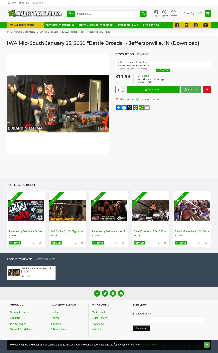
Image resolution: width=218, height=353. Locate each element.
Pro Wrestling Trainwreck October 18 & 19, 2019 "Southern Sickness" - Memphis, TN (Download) (26, 231)
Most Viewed (45, 259)
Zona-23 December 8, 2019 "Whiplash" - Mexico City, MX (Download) (192, 231)
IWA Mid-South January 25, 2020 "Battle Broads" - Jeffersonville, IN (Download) (37, 268)
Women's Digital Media (24, 32)
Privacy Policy (149, 344)
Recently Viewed (19, 259)
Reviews (143, 54)
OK (206, 345)
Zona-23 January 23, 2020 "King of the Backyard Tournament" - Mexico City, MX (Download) (151, 231)
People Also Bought (22, 184)
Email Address (142, 314)
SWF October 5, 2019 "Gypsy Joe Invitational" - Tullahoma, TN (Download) (68, 231)
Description (124, 54)
